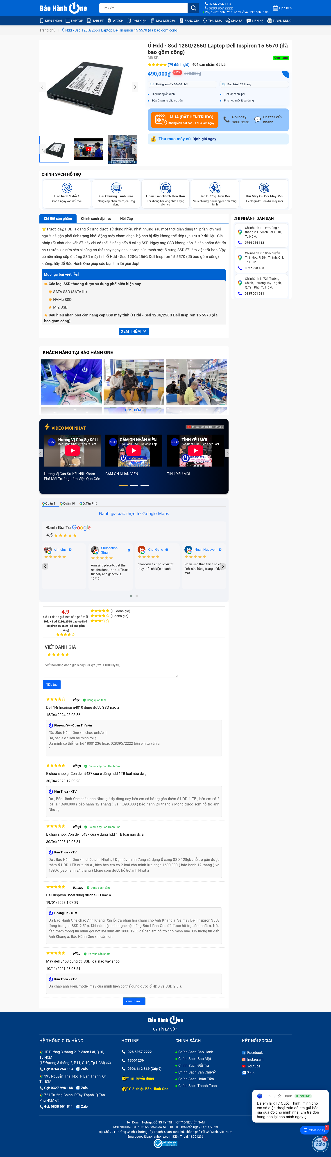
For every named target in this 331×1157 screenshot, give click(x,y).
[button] (123, 485)
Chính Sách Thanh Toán (197, 1086)
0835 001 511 (254, 293)
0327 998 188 (254, 268)
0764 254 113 (254, 242)
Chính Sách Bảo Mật (194, 1059)
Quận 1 (50, 503)
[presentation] (42, 87)
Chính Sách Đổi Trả (193, 1065)
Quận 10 (69, 503)
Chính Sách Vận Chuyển (197, 1072)
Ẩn (76, 274)
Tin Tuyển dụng (141, 1078)
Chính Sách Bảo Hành (195, 1052)
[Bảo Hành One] (64, 8)
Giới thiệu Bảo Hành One (148, 1089)
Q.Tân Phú (90, 503)
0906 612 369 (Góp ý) (144, 1069)
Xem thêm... (134, 1001)
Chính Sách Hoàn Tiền (196, 1079)
